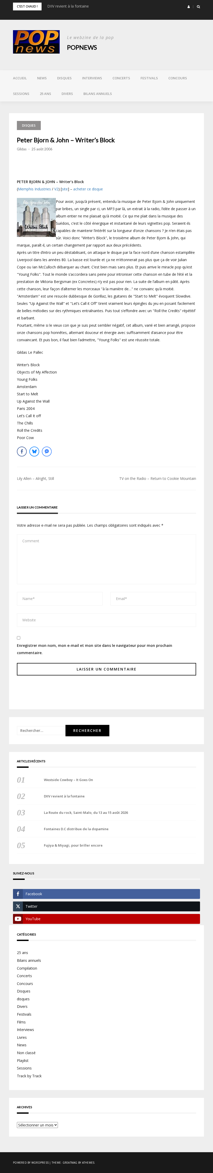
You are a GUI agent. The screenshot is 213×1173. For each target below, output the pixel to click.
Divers (67, 93)
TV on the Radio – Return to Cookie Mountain (157, 478)
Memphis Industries (34, 188)
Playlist (23, 1060)
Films (21, 1022)
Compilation (27, 968)
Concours (177, 78)
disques (23, 998)
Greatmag (70, 1162)
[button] (188, 6)
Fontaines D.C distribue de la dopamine (76, 829)
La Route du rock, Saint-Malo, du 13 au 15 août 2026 (86, 812)
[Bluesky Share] (34, 451)
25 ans (45, 93)
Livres (22, 1037)
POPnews (82, 47)
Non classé (26, 1052)
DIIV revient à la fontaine (68, 6)
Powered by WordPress (31, 1162)
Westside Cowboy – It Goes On (68, 779)
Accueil (20, 78)
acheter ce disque (88, 188)
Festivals (149, 78)
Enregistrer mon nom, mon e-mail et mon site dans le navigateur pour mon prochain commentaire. (94, 649)
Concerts (121, 78)
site (65, 188)
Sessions (21, 93)
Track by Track (29, 1075)
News (42, 78)
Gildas (21, 149)
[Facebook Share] (22, 451)
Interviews (92, 78)
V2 (56, 188)
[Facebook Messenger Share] (47, 451)
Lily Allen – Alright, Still (35, 478)
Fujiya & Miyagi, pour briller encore (73, 845)
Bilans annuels (97, 93)
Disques (64, 78)
